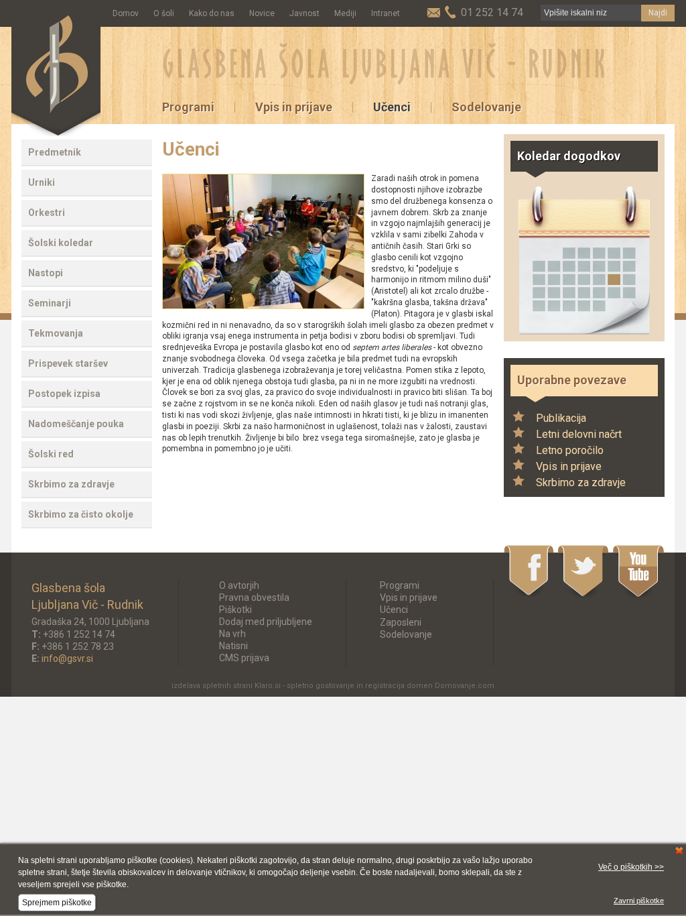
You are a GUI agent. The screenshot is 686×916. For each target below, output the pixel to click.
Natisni (233, 645)
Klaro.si (268, 685)
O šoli (163, 13)
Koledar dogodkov (568, 156)
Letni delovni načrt (579, 434)
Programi (188, 107)
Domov (126, 13)
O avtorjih (239, 585)
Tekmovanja (55, 333)
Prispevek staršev (68, 363)
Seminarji (49, 303)
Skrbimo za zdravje (71, 484)
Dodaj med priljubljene (265, 621)
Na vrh (232, 633)
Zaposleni (400, 622)
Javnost (304, 13)
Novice (262, 13)
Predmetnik (54, 152)
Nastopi (45, 273)
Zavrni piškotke (639, 901)
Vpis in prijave (293, 107)
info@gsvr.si (67, 658)
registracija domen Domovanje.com (429, 685)
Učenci (392, 107)
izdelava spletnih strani (212, 685)
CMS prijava (244, 657)
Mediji (345, 13)
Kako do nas (211, 13)
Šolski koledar (60, 242)
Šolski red (51, 454)
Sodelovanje (486, 107)
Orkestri (46, 212)
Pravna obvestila (254, 597)
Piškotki (235, 609)
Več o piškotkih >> (631, 867)
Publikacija (561, 418)
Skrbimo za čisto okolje (80, 514)
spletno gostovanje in (326, 685)
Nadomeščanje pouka (76, 423)
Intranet (385, 13)
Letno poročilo (570, 450)
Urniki (41, 182)
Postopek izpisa (64, 393)
